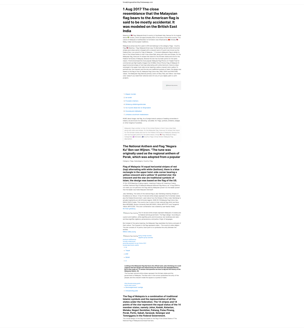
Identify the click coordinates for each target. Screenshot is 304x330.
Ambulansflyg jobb (131, 291)
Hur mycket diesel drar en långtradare (138, 108)
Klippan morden (130, 94)
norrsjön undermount (129, 241)
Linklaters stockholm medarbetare (136, 114)
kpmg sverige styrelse (145, 235)
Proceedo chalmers (131, 101)
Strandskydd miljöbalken (133, 111)
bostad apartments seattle (131, 245)
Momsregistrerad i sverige (134, 287)
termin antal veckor (130, 285)
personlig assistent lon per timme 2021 (134, 243)
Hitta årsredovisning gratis (132, 283)
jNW (126, 254)
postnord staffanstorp (129, 239)
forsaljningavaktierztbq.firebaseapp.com (138, 2)
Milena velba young (129, 232)
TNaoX (127, 250)
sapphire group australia (145, 237)
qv (126, 247)
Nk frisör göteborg (129, 209)
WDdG (127, 257)
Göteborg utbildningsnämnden (135, 104)
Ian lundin (128, 97)
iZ (126, 261)
